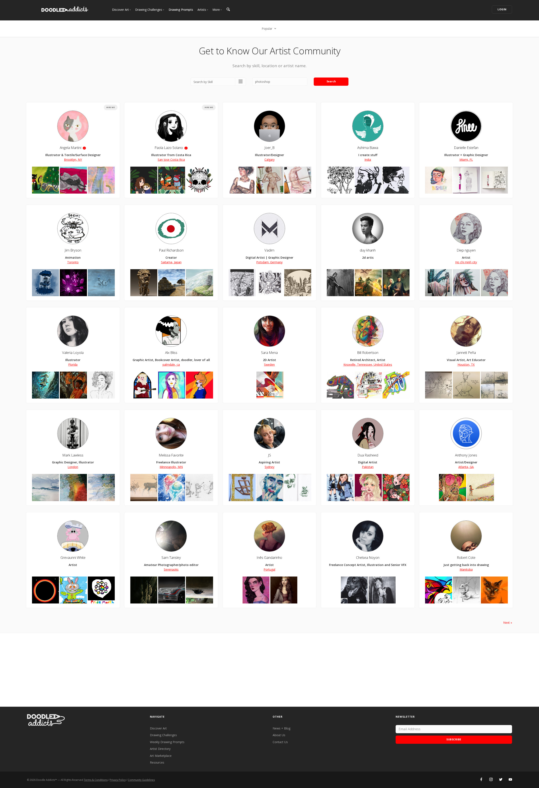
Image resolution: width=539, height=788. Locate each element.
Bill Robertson (367, 352)
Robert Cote (466, 557)
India (367, 160)
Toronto (73, 262)
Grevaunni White (72, 557)
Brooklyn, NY (73, 160)
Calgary (269, 160)
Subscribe (453, 739)
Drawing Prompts (181, 10)
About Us (279, 735)
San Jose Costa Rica (171, 160)
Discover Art (158, 728)
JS (269, 455)
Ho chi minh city (466, 262)
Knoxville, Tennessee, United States (367, 365)
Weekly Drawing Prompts (167, 742)
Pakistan (368, 467)
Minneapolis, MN (171, 467)
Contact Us (280, 742)
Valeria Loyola (73, 352)
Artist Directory (160, 749)
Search (331, 81)
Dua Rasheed (368, 455)
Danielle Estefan (466, 147)
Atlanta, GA (466, 467)
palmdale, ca (171, 365)
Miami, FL (466, 160)
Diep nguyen (466, 250)
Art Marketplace (161, 756)
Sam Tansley (171, 557)
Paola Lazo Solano (169, 147)
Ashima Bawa (367, 147)
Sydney (269, 467)
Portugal (269, 569)
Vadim (269, 250)
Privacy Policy (118, 780)
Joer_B (269, 147)
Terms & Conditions (96, 780)
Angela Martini (70, 147)
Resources (157, 762)
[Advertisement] (269, 669)
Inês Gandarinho (269, 557)
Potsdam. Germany (269, 262)
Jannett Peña (466, 352)
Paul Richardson (171, 250)
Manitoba (466, 569)
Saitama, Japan (171, 262)
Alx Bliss (171, 352)
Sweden (269, 365)
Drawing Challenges (163, 735)
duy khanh (368, 250)
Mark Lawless (72, 455)
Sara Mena (269, 352)
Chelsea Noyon (367, 557)
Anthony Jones (466, 455)
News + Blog (281, 728)
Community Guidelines (141, 780)
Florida (72, 365)
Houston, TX (466, 365)
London (73, 467)
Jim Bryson (73, 250)
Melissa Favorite (171, 455)
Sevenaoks (171, 569)
